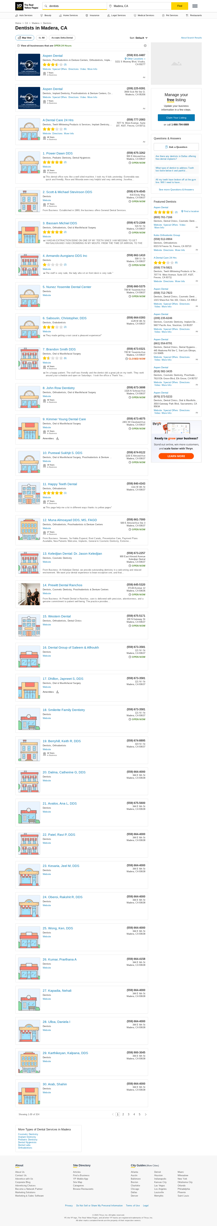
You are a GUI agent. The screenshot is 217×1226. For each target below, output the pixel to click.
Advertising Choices (25, 1185)
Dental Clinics (75, 620)
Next (145, 1114)
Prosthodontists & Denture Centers (70, 60)
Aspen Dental (53, 55)
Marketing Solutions (25, 1192)
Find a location (191, 211)
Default (140, 37)
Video (83, 69)
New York (182, 1179)
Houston (158, 1175)
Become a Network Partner (29, 1189)
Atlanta (134, 1172)
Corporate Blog (22, 1182)
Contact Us (21, 1175)
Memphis (158, 1195)
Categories (78, 1185)
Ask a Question (178, 147)
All (43, 38)
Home (18, 23)
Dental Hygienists (81, 157)
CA (26, 23)
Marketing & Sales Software (29, 1195)
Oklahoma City (185, 1182)
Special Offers (59, 69)
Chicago (135, 1189)
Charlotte (135, 1185)
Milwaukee (183, 1175)
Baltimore (136, 1179)
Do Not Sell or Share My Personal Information (99, 1205)
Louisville (159, 1192)
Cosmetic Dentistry (62, 558)
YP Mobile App (80, 1179)
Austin (134, 1175)
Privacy (69, 1205)
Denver (134, 1195)
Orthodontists (96, 60)
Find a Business (81, 1175)
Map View (27, 38)
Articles (77, 1172)
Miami (181, 1172)
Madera (35, 23)
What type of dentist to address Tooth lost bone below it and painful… (175, 169)
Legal (146, 1205)
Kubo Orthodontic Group (167, 235)
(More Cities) (152, 1165)
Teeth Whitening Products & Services (72, 124)
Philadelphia (184, 1189)
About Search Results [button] (191, 38)
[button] (195, 6)
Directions (73, 69)
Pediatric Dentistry (62, 157)
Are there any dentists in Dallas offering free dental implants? (176, 157)
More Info (92, 69)
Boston (134, 1182)
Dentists (47, 60)
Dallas (134, 1192)
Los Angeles (160, 1189)
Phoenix (182, 1192)
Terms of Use (133, 1205)
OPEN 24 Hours (63, 45)
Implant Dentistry (113, 60)
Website (47, 69)
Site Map (77, 1182)
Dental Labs (24, 1145)
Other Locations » (136, 58)
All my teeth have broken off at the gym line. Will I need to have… (176, 181)
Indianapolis (160, 1179)
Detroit (157, 1172)
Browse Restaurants (83, 1189)
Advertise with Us (24, 1179)
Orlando (181, 1185)
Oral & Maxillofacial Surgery (82, 227)
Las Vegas (159, 1185)
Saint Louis (183, 1195)
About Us (20, 1172)
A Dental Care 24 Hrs (58, 120)
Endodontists (59, 322)
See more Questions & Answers (176, 189)
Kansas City (160, 1182)
